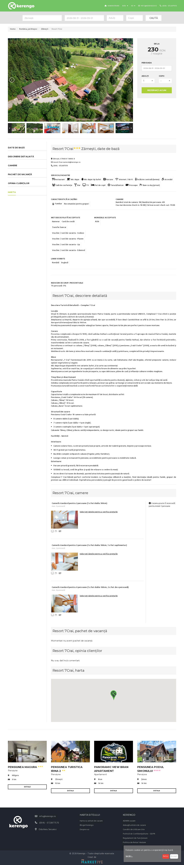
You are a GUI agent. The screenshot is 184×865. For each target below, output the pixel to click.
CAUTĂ (154, 18)
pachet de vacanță (20, 174)
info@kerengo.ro (148, 5)
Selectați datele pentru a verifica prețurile (99, 512)
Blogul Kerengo (87, 825)
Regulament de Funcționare (135, 838)
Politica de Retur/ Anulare (134, 842)
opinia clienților (18, 183)
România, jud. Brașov (28, 29)
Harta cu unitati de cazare (91, 821)
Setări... (129, 856)
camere (12, 165)
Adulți (145, 76)
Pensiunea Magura (25, 767)
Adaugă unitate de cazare (134, 825)
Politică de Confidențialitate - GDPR (139, 834)
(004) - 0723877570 (169, 5)
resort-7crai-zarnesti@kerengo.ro (66, 162)
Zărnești (44, 29)
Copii (161, 76)
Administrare (113, 5)
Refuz (165, 856)
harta (12, 192)
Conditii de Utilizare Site (134, 829)
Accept (174, 856)
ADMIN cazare (129, 821)
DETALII (27, 787)
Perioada (147, 63)
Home (13, 29)
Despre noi (84, 829)
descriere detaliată (21, 156)
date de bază (16, 147)
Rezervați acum (156, 90)
